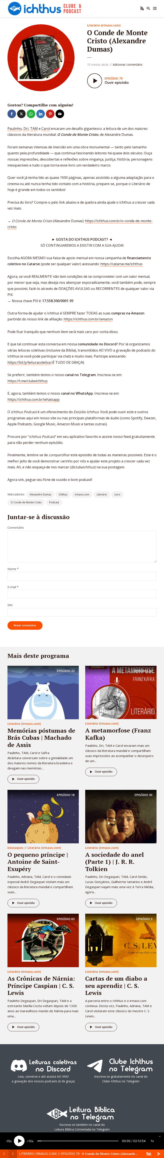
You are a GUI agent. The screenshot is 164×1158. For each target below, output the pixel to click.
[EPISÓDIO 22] (43, 692)
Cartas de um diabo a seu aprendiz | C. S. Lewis (116, 985)
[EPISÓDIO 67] (121, 692)
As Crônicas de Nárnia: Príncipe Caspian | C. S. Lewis (41, 985)
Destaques (15, 848)
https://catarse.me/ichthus (121, 264)
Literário (102, 494)
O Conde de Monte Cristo (26, 502)
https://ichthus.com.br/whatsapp (33, 399)
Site (10, 605)
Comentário (15, 528)
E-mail (13, 587)
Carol (45, 128)
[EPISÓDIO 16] (43, 816)
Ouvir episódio (26, 779)
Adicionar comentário (127, 64)
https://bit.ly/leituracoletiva (29, 362)
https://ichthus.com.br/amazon (88, 319)
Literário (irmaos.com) (103, 25)
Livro (117, 494)
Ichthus (63, 494)
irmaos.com (82, 494)
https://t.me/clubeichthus (27, 381)
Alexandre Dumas (40, 494)
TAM (34, 128)
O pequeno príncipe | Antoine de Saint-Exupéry (37, 862)
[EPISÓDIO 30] (121, 816)
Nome (13, 569)
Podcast (54, 502)
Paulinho (14, 128)
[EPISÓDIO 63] (43, 940)
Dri (25, 128)
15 (8, 1141)
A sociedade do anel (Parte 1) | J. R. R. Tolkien (114, 862)
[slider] (78, 1141)
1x (152, 1141)
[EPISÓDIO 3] (121, 940)
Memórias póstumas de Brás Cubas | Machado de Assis (41, 738)
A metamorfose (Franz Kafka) (118, 733)
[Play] (19, 1141)
